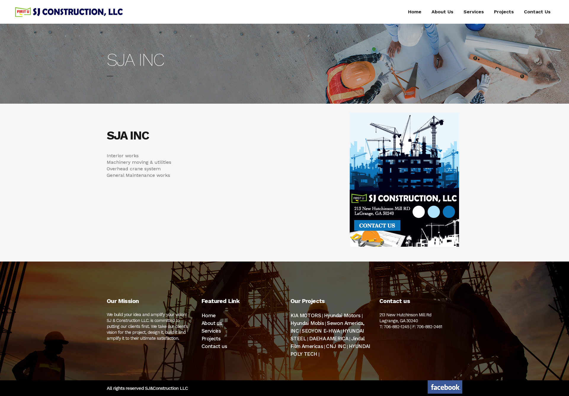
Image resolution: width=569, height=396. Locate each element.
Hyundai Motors (342, 315)
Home (209, 315)
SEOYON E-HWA (321, 331)
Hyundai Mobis (307, 323)
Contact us (214, 346)
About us (212, 323)
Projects (211, 339)
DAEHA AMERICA (328, 339)
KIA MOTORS (305, 315)
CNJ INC (336, 346)
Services (211, 331)
